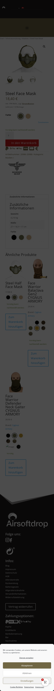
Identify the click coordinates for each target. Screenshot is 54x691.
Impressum (39, 687)
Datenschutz (29, 687)
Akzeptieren (27, 665)
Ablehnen (27, 673)
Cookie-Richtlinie (16, 687)
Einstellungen (27, 680)
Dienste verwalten (26, 658)
